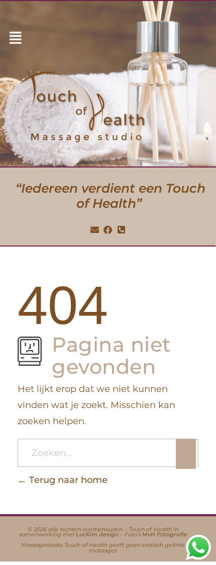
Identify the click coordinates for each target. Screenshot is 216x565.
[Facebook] (108, 230)
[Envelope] (94, 230)
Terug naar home (67, 480)
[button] (16, 38)
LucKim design (97, 534)
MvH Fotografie (164, 534)
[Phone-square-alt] (122, 230)
